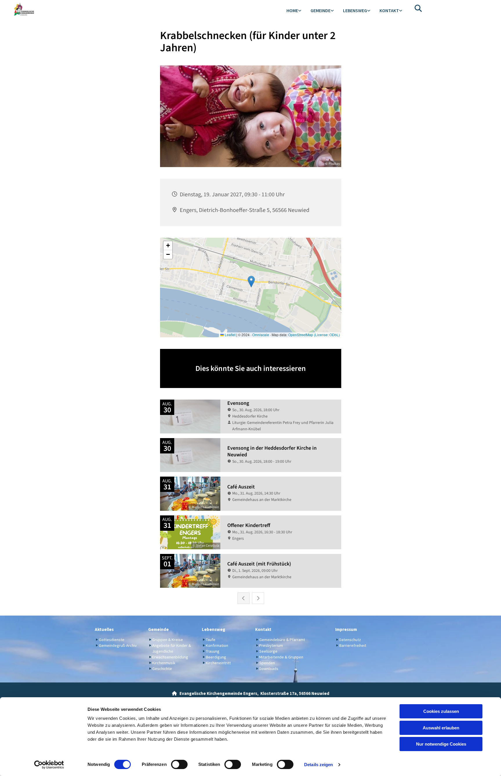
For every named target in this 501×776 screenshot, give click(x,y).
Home (292, 10)
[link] (294, 10)
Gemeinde (321, 10)
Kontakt (389, 10)
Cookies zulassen (441, 711)
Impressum (346, 629)
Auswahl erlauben (441, 727)
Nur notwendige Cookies (441, 744)
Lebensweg (355, 10)
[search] (418, 8)
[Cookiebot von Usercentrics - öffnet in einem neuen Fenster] (49, 764)
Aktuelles (104, 629)
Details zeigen (318, 764)
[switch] (179, 764)
